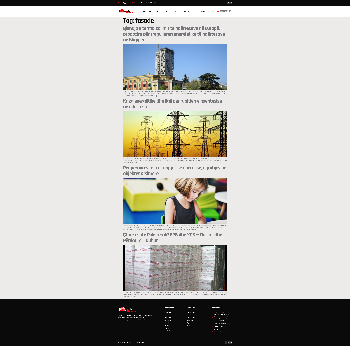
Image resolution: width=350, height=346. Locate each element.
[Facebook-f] (228, 3)
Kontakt (212, 11)
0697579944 (225, 11)
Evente (202, 11)
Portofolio (185, 11)
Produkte (164, 11)
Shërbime (174, 11)
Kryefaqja (142, 11)
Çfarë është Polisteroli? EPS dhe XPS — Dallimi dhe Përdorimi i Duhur (172, 238)
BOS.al (132, 342)
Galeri (194, 11)
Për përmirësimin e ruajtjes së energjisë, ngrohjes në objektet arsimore (174, 171)
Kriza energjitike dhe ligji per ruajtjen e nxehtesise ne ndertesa (172, 104)
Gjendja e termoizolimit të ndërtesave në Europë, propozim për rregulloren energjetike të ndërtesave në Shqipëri (174, 34)
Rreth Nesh (153, 11)
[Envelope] (231, 342)
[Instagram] (231, 3)
